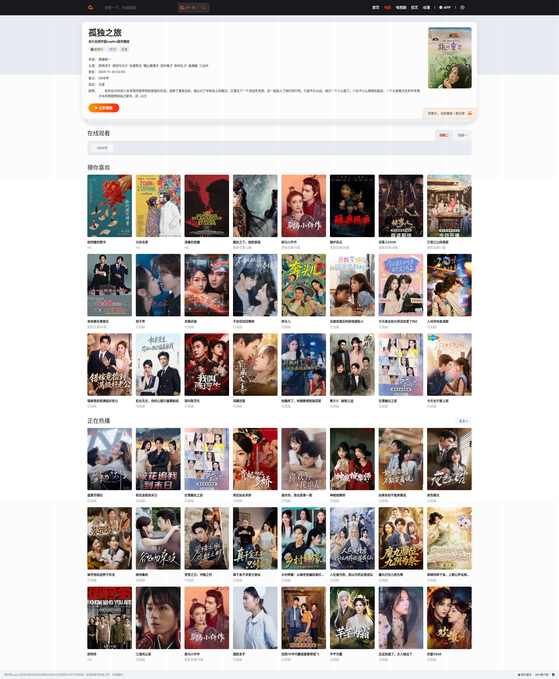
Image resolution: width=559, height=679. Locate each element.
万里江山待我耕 (438, 242)
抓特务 (92, 654)
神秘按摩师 (337, 495)
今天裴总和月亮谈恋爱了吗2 (398, 321)
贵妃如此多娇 (242, 495)
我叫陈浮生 (192, 401)
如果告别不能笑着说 (392, 495)
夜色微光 (433, 495)
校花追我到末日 (146, 495)
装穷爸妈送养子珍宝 (101, 574)
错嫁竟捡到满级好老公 (102, 401)
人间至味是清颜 (438, 321)
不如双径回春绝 (243, 321)
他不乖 (140, 321)
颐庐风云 (336, 242)
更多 (462, 421)
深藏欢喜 (239, 401)
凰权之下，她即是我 (247, 242)
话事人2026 (387, 242)
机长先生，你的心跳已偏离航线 (157, 401)
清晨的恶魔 (192, 242)
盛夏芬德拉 (95, 495)
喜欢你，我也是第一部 (296, 495)
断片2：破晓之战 (341, 401)
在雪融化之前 (388, 401)
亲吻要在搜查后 (98, 321)
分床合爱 (142, 242)
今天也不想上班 (438, 401)
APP (447, 7)
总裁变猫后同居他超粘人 (347, 321)
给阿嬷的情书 (96, 242)
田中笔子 (166, 65)
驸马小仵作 (289, 242)
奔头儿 (286, 321)
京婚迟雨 (191, 321)
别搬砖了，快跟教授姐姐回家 (301, 401)
